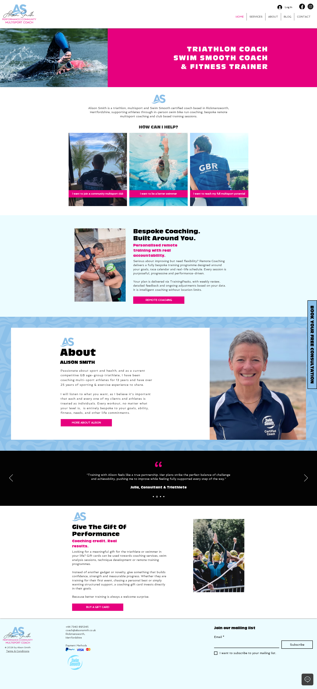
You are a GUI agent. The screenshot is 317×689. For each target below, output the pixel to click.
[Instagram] (310, 6)
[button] (256, 16)
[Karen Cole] (157, 496)
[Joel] (163, 496)
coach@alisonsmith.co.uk (81, 630)
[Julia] (153, 496)
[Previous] (11, 478)
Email (219, 637)
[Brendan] (160, 496)
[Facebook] (302, 6)
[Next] (306, 478)
